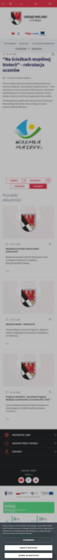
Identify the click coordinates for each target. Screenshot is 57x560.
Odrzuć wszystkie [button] (28, 547)
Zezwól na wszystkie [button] (28, 555)
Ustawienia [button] (28, 540)
